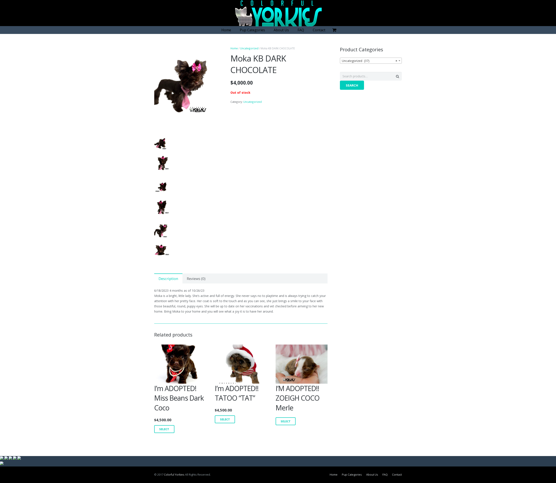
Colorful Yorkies (174, 474)
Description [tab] (168, 278)
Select (164, 429)
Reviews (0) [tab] (196, 278)
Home (234, 48)
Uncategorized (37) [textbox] (369, 61)
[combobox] (371, 61)
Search (352, 85)
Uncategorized (249, 48)
